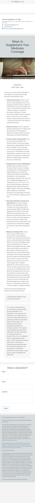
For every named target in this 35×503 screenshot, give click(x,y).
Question (4, 391)
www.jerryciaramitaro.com (11, 25)
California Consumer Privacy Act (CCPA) (20, 444)
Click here (4, 479)
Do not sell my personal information (13, 447)
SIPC (7, 456)
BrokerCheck (5, 422)
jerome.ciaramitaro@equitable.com (14, 28)
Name (3, 371)
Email (3, 381)
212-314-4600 (24, 455)
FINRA (3, 456)
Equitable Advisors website (18, 473)
